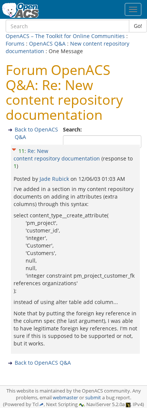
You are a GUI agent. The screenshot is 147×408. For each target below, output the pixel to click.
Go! (138, 25)
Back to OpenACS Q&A (43, 362)
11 (21, 150)
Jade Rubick (55, 178)
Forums (15, 43)
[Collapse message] (14, 148)
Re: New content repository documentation (57, 154)
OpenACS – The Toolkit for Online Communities (65, 36)
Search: (73, 129)
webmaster (65, 397)
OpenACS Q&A (47, 43)
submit (93, 397)
